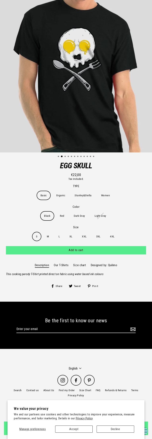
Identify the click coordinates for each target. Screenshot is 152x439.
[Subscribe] (132, 329)
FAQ (98, 390)
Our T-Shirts (61, 265)
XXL (84, 236)
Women (105, 195)
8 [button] (81, 157)
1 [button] (59, 157)
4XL (112, 236)
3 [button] (65, 157)
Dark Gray (79, 215)
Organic (60, 195)
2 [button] (62, 157)
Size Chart (85, 390)
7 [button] (78, 157)
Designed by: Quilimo (104, 265)
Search (18, 390)
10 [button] (88, 157)
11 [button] (91, 157)
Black (47, 215)
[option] (76, 76)
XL (70, 236)
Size (76, 227)
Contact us (32, 390)
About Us (48, 390)
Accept (73, 429)
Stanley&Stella (83, 195)
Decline (115, 429)
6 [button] (75, 157)
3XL (98, 236)
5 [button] (72, 157)
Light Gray (100, 215)
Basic (44, 195)
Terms (134, 390)
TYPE (76, 186)
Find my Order (67, 390)
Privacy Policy (84, 418)
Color (76, 207)
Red (62, 215)
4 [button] (69, 157)
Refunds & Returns (116, 390)
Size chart (79, 265)
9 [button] (85, 157)
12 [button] (94, 157)
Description (42, 265)
